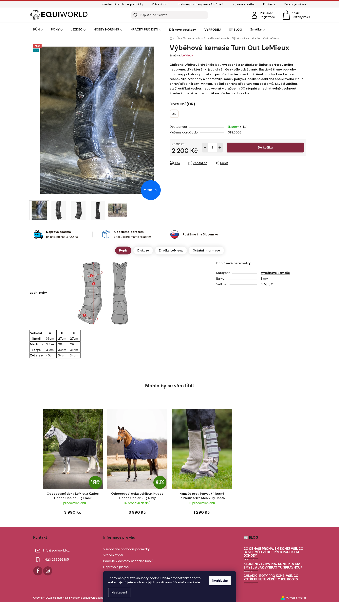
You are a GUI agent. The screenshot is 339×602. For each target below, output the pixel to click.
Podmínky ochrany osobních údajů (200, 4)
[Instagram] (47, 570)
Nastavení (119, 592)
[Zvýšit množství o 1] (220, 147)
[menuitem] (38, 30)
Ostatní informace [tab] (206, 250)
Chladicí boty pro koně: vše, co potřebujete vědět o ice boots (271, 577)
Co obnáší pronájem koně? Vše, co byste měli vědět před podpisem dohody (273, 552)
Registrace (267, 17)
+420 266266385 (56, 559)
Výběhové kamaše (275, 273)
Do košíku (265, 147)
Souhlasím (220, 580)
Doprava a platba (243, 4)
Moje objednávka (295, 4)
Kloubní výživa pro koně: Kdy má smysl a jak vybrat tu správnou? (273, 565)
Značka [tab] (171, 250)
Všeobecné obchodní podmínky (122, 4)
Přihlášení (267, 13)
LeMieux (187, 55)
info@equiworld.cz (56, 550)
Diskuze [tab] (143, 250)
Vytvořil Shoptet (296, 597)
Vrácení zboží (160, 4)
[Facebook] (37, 570)
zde (197, 582)
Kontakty (269, 4)
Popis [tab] (123, 250)
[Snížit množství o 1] (205, 147)
